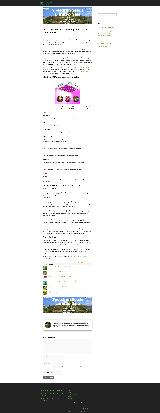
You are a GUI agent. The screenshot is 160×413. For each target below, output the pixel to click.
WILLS (101, 46)
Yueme (106, 46)
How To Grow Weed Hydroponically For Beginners (52, 390)
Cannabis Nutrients (103, 2)
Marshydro (101, 38)
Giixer (102, 33)
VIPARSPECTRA (104, 44)
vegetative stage (57, 206)
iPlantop (104, 35)
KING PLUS (111, 35)
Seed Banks (118, 2)
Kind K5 (107, 35)
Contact (69, 392)
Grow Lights (47, 317)
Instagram (70, 400)
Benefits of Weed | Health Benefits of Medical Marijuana (61, 266)
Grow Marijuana (75, 2)
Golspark (107, 33)
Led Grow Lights (66, 2)
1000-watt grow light (82, 202)
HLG (102, 35)
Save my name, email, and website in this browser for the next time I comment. (63, 366)
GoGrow (104, 33)
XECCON (103, 46)
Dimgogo (103, 31)
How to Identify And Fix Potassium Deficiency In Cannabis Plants (63, 281)
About (69, 390)
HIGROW (99, 35)
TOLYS (101, 41)
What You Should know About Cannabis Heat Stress (60, 286)
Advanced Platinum (107, 28)
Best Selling (58, 2)
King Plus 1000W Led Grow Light (69, 67)
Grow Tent (111, 2)
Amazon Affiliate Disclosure (74, 394)
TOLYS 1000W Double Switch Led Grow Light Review (60, 276)
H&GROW (113, 33)
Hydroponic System (85, 2)
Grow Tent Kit (94, 2)
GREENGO (110, 33)
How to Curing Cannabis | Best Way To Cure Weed (59, 271)
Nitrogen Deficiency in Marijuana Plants (57, 292)
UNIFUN (104, 41)
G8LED (110, 31)
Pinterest (70, 398)
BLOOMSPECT (110, 30)
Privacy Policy (71, 396)
